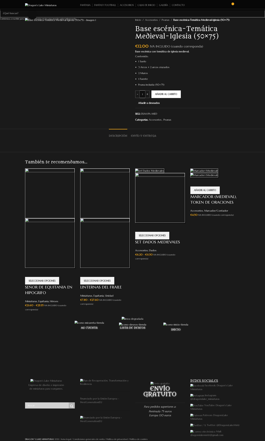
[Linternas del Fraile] (105, 193)
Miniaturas (31, 301)
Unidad (109, 295)
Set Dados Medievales (157, 242)
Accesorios (141, 250)
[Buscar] (224, 5)
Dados (152, 250)
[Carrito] (231, 5)
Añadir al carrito (166, 94)
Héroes (54, 301)
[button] (205, 190)
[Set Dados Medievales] (149, 170)
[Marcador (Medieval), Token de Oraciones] (204, 170)
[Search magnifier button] (72, 406)
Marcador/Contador (216, 210)
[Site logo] (41, 5)
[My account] (238, 5)
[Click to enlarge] (32, 14)
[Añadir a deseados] (29, 272)
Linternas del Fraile (101, 287)
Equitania (43, 301)
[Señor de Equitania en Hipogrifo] (50, 193)
